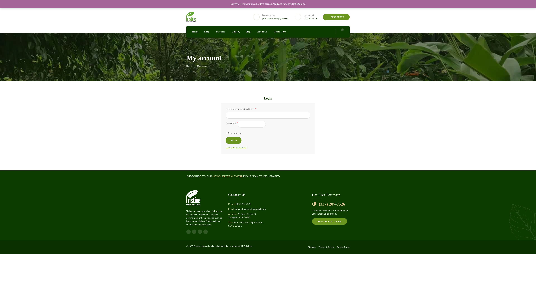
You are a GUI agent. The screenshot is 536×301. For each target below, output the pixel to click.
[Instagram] (194, 232)
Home (195, 31)
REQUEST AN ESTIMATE (329, 221)
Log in (233, 140)
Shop (206, 31)
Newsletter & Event (227, 176)
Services (220, 31)
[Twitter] (205, 232)
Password (232, 123)
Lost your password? (236, 147)
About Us (262, 31)
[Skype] (200, 232)
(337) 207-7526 (310, 18)
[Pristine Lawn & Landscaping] (191, 17)
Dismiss (301, 4)
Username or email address (241, 109)
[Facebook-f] (188, 232)
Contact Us (280, 31)
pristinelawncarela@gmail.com (275, 18)
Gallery (236, 31)
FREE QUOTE (337, 17)
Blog (248, 31)
